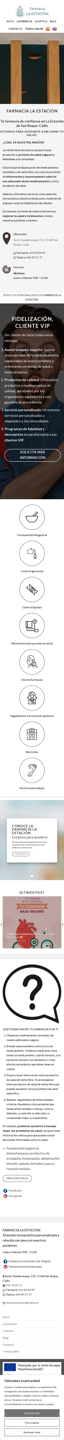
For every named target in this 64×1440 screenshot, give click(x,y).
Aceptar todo (32, 1413)
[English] (54, 29)
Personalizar (32, 1422)
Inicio (10, 21)
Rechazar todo (31, 1432)
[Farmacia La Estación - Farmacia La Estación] (32, 11)
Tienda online (34, 28)
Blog (53, 21)
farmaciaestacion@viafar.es (22, 1302)
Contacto (15, 28)
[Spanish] (48, 29)
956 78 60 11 (13, 1285)
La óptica (41, 21)
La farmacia (24, 21)
